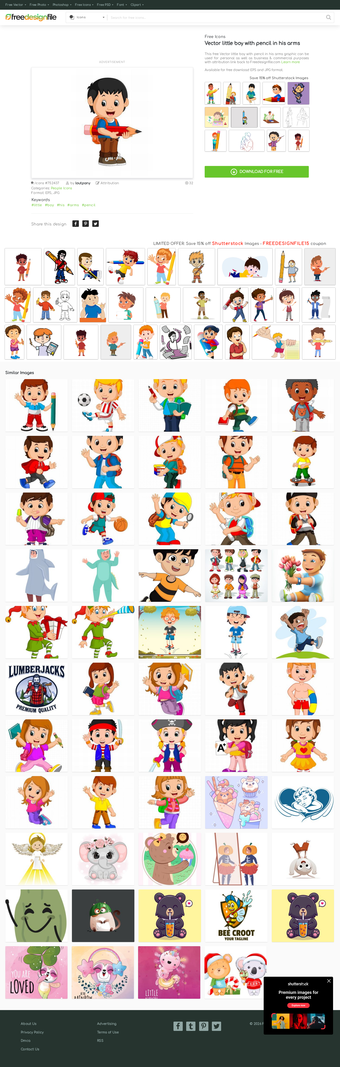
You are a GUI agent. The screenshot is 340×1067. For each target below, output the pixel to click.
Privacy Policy (32, 1032)
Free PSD (104, 4)
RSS (100, 1040)
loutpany (82, 183)
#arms (73, 205)
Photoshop (61, 4)
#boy (49, 205)
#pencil (88, 205)
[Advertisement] (112, 45)
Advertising (107, 1024)
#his (61, 205)
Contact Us (30, 1049)
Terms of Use (108, 1032)
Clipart (136, 4)
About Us (29, 1024)
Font (120, 4)
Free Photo (38, 4)
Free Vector (14, 4)
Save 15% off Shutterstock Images (279, 78)
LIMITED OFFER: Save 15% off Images (206, 244)
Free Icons (83, 4)
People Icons (61, 188)
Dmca (25, 1040)
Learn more (290, 62)
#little (36, 205)
